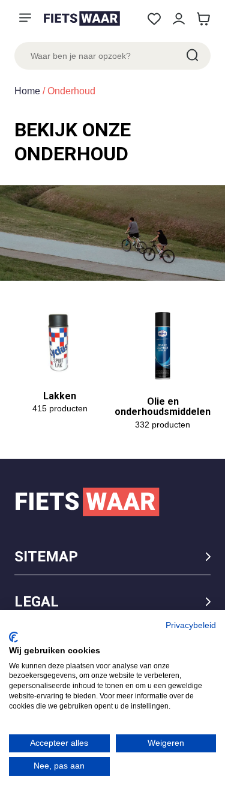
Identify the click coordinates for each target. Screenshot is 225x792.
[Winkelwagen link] (203, 18)
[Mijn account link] (178, 18)
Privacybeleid (191, 625)
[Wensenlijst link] (153, 18)
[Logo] (81, 18)
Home (27, 91)
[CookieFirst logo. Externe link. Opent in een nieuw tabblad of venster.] (13, 637)
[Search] (191, 55)
